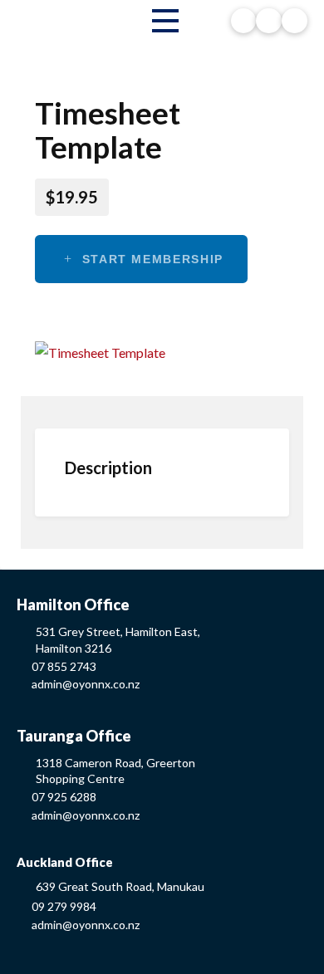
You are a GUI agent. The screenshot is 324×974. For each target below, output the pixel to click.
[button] (165, 21)
